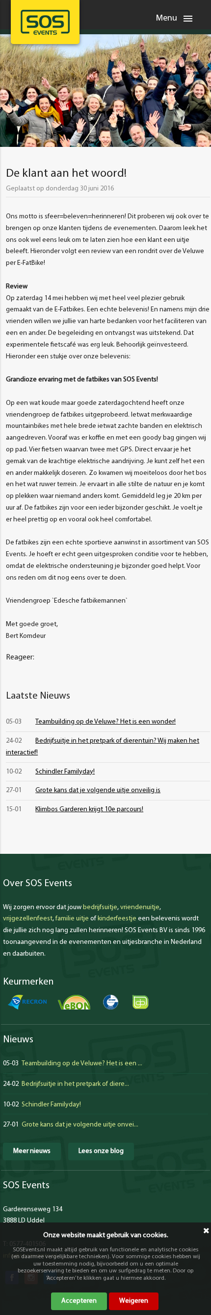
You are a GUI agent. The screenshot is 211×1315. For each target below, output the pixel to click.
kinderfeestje (117, 918)
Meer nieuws (32, 1151)
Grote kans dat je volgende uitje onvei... (80, 1124)
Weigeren (133, 1301)
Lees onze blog (101, 1151)
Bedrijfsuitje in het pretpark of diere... (75, 1084)
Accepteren (79, 1301)
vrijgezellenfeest (28, 918)
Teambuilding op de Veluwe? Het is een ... (82, 1063)
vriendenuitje (139, 907)
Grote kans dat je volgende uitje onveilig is (97, 790)
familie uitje (72, 918)
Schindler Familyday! (65, 771)
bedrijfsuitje (100, 907)
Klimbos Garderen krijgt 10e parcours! (89, 809)
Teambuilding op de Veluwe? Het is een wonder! (105, 722)
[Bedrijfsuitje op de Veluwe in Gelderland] (45, 22)
